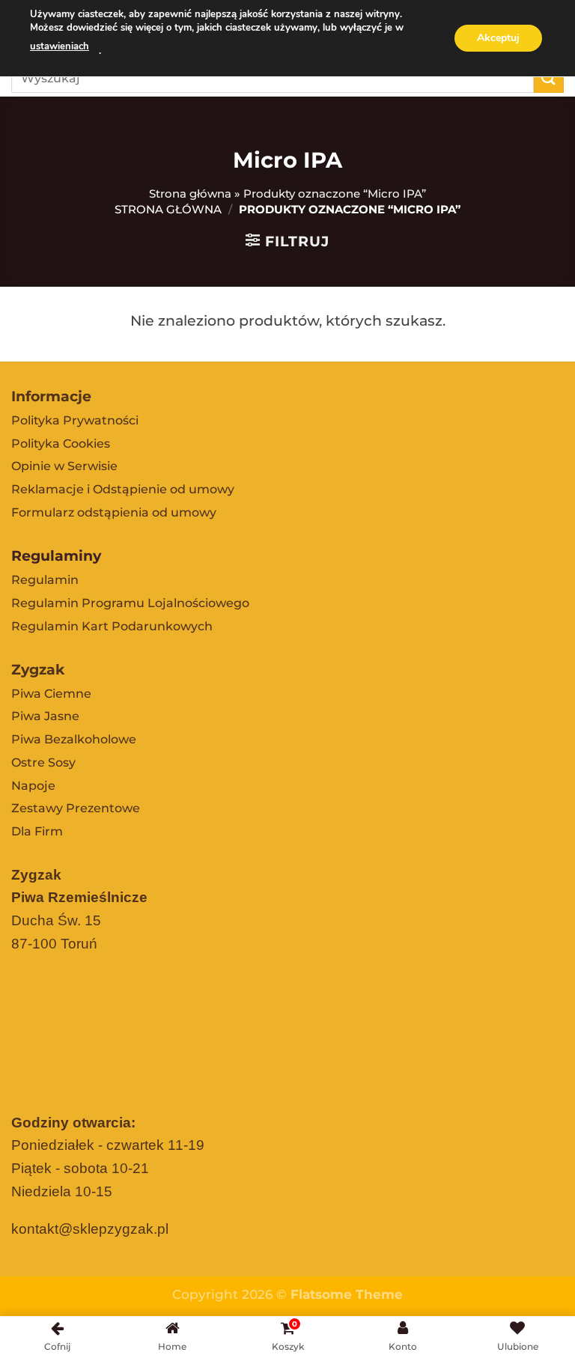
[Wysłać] (549, 77)
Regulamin (45, 580)
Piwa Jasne (45, 716)
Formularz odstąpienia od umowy (113, 512)
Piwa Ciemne (51, 693)
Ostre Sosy (43, 762)
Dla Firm (37, 831)
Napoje (33, 786)
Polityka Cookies (60, 443)
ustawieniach (59, 46)
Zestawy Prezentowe (75, 808)
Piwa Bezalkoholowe (73, 739)
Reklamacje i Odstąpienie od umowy (122, 489)
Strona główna (190, 193)
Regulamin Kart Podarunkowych (112, 626)
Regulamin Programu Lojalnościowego (130, 603)
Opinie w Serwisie (64, 466)
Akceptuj (498, 38)
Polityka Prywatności (75, 420)
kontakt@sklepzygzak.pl (89, 1229)
